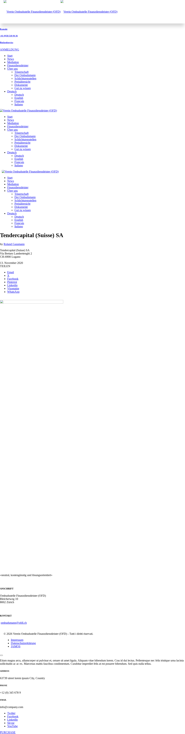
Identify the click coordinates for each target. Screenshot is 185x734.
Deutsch (19, 94)
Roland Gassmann (14, 244)
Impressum (17, 639)
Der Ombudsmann (25, 75)
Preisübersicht (22, 81)
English (18, 97)
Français (19, 101)
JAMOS (15, 646)
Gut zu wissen (22, 88)
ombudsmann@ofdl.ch (14, 622)
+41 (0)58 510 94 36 (9, 36)
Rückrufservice (6, 42)
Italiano (18, 104)
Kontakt (3, 29)
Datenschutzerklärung (23, 643)
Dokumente (21, 84)
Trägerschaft (21, 71)
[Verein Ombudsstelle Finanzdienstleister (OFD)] (60, 11)
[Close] (1, 655)
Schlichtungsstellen (25, 78)
